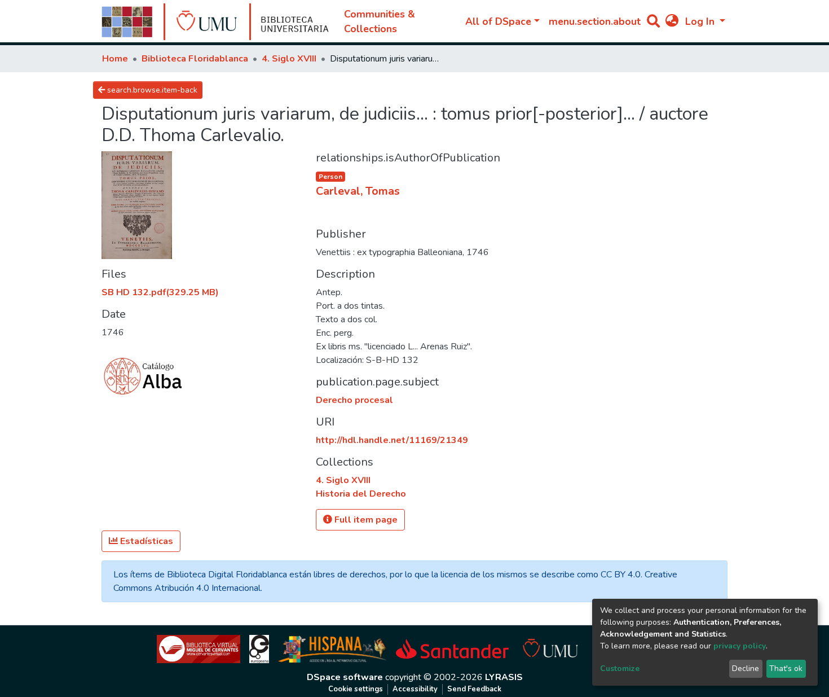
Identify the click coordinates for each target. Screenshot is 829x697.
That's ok (785, 668)
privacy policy (739, 646)
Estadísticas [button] (145, 541)
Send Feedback (474, 689)
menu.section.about (595, 21)
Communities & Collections (379, 21)
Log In (701, 21)
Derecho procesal (354, 400)
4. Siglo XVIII (289, 58)
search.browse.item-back (151, 90)
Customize (620, 668)
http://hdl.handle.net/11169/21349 (392, 440)
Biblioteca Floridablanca (195, 58)
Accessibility (415, 689)
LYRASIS (504, 677)
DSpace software (345, 677)
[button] (672, 21)
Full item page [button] (365, 520)
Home (115, 58)
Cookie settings (355, 689)
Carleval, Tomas (358, 191)
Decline (745, 668)
